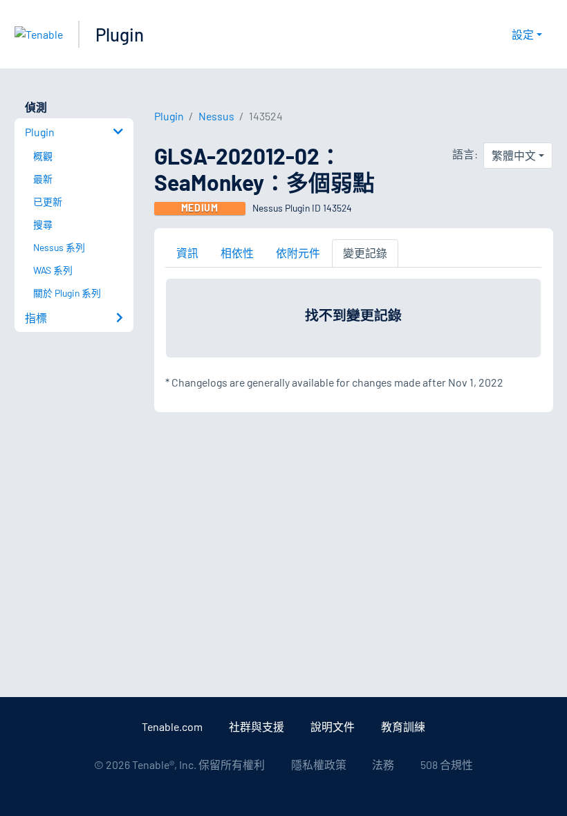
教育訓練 (403, 726)
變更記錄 (365, 252)
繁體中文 (514, 155)
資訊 (187, 252)
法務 (383, 764)
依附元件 (298, 252)
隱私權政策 (318, 764)
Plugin (119, 34)
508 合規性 (446, 764)
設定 (523, 34)
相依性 (237, 252)
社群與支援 (256, 726)
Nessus (216, 115)
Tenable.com (172, 726)
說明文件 (332, 726)
